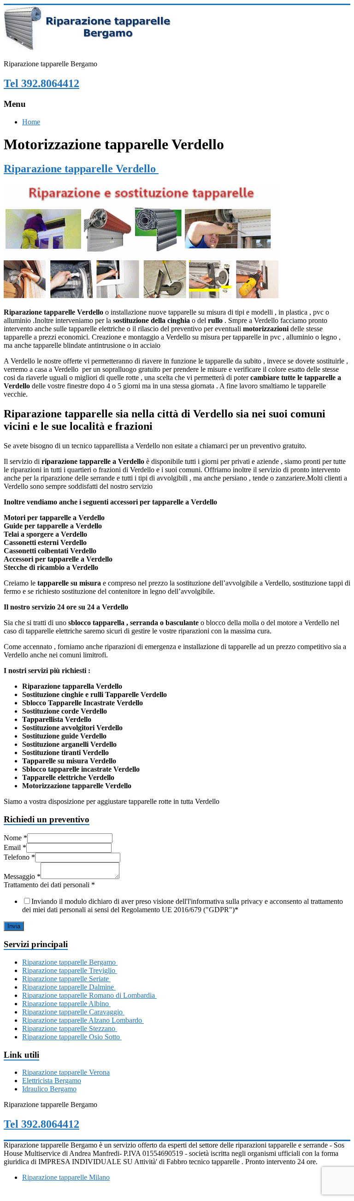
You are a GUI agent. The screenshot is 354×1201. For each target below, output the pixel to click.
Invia (13, 926)
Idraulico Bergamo (49, 1089)
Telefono (19, 857)
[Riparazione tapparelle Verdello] (142, 296)
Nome (15, 838)
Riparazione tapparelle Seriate (66, 979)
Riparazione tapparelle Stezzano (69, 1028)
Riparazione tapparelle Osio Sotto (72, 1037)
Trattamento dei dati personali (49, 885)
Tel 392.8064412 (41, 83)
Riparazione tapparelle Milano (66, 1177)
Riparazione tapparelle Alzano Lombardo (83, 1020)
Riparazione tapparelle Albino (66, 1004)
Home (31, 122)
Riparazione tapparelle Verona (66, 1072)
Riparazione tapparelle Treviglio (69, 970)
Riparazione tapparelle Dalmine (69, 987)
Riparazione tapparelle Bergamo (70, 962)
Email (15, 847)
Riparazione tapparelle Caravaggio (73, 1012)
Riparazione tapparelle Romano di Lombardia (89, 995)
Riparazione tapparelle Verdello (81, 169)
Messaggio (22, 876)
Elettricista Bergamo (51, 1080)
